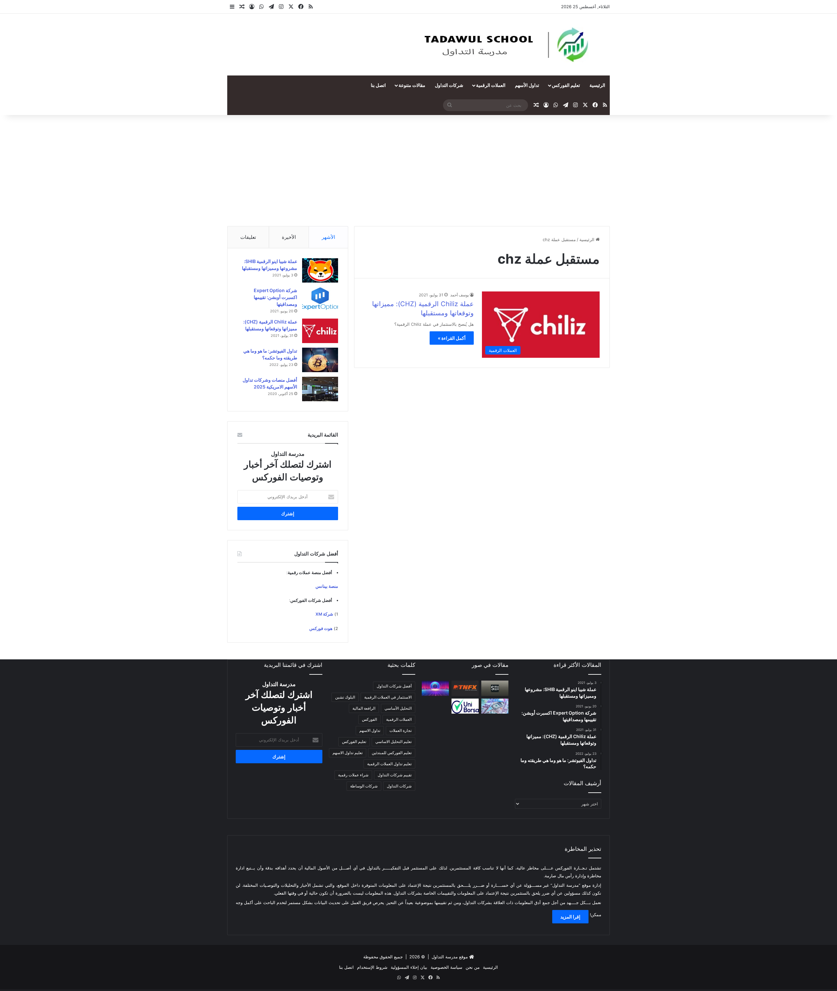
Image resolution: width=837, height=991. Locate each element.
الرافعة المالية (363, 708)
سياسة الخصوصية (446, 967)
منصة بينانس (327, 586)
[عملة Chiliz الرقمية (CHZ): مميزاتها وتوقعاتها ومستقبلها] (320, 331)
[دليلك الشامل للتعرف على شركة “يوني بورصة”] (465, 706)
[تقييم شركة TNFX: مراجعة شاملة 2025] (465, 688)
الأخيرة (289, 237)
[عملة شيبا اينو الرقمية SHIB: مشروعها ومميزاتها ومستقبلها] (320, 270)
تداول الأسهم (527, 85)
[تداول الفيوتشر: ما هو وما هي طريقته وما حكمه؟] (320, 360)
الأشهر (328, 237)
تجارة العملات (400, 730)
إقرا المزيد (570, 916)
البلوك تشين (345, 697)
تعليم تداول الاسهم (348, 752)
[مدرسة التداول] (507, 44)
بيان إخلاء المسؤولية (409, 967)
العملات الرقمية (490, 85)
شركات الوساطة (364, 786)
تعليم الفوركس (566, 85)
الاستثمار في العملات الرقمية (388, 697)
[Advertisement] (418, 170)
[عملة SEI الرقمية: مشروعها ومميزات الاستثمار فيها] (494, 688)
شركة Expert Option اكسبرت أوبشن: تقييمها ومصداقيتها (275, 297)
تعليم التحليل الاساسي (393, 741)
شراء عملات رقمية (353, 774)
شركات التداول (449, 85)
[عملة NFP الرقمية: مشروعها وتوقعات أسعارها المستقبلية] (435, 688)
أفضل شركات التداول (394, 686)
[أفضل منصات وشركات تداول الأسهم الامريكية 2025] (320, 389)
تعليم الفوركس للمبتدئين (392, 752)
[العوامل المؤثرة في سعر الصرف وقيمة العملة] (494, 706)
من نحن (473, 967)
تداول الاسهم (369, 730)
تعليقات (248, 237)
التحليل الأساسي (398, 708)
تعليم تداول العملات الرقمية (389, 763)
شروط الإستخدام (372, 967)
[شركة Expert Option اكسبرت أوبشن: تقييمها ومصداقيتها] (320, 299)
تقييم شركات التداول (395, 774)
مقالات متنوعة (412, 85)
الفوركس (369, 719)
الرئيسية (597, 85)
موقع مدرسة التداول (450, 956)
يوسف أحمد (459, 294)
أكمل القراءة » (452, 338)
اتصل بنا (378, 85)
